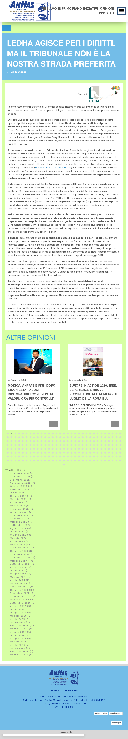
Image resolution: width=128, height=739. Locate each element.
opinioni (107, 8)
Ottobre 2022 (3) (21, 486)
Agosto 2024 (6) (20, 567)
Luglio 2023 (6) (20, 531)
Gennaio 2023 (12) (22, 551)
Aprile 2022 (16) (20, 502)
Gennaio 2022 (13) (22, 512)
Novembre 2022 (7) (22, 482)
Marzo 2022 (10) (20, 505)
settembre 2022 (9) (23, 489)
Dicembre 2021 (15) (22, 473)
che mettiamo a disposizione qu (53, 167)
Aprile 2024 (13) (20, 580)
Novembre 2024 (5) (23, 557)
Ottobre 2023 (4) (21, 521)
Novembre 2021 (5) (22, 476)
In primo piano (70, 8)
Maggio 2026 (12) (21, 641)
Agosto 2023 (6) (20, 528)
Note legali (116, 723)
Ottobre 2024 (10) (21, 560)
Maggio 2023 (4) (21, 538)
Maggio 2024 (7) (21, 577)
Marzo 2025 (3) (20, 622)
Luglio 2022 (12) (20, 492)
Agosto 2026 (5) (20, 632)
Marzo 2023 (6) (20, 544)
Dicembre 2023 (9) (22, 515)
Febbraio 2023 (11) (22, 547)
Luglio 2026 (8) (20, 635)
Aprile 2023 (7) (20, 541)
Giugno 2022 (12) (21, 496)
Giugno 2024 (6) (20, 573)
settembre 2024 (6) (23, 563)
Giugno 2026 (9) (20, 638)
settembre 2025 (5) (23, 602)
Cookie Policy (115, 713)
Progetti (106, 13)
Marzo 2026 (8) (20, 648)
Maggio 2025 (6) (21, 615)
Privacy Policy (101, 713)
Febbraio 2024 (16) (22, 586)
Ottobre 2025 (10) (21, 599)
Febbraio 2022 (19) (22, 508)
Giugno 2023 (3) (20, 534)
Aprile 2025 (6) (20, 619)
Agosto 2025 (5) (20, 606)
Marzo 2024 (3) (20, 583)
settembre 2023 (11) (23, 525)
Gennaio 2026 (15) (22, 654)
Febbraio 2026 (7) (22, 651)
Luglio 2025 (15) (20, 609)
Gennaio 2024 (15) (22, 589)
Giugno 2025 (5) (20, 612)
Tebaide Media (65, 732)
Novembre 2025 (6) (22, 596)
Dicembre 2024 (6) (22, 554)
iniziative (91, 8)
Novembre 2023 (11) (23, 518)
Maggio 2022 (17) (21, 499)
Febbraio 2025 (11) (22, 625)
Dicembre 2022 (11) (22, 479)
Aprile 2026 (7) (20, 644)
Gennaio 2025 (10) (22, 628)
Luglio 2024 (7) (20, 570)
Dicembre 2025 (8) (22, 593)
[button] (8, 433)
